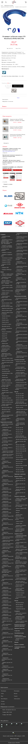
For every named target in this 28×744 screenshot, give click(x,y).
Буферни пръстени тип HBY (7, 663)
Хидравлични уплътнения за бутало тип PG (7, 476)
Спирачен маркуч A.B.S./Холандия (21, 575)
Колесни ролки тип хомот (7, 400)
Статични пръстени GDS (21, 382)
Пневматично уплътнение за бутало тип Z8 (21, 352)
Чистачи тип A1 (19, 455)
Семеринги (3, 234)
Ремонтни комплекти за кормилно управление (20, 625)
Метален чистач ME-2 (20, 444)
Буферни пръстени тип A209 (7, 622)
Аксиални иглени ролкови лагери (7, 363)
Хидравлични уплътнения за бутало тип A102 (7, 484)
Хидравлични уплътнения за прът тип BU (21, 263)
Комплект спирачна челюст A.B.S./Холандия (21, 550)
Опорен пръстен (5, 322)
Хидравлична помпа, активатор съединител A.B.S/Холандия (20, 618)
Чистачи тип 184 (19, 431)
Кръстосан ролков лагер (7, 407)
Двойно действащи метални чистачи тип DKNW (20, 424)
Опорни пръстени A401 (21, 361)
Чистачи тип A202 (20, 393)
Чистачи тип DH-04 (20, 471)
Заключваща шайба (6, 371)
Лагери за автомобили (6, 331)
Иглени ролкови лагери (7, 310)
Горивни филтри (19, 606)
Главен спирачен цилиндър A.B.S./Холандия (21, 553)
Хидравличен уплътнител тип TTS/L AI (21, 244)
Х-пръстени (17, 630)
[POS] (8, 206)
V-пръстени (18, 293)
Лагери (2, 271)
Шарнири (18, 510)
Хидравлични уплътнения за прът (7, 580)
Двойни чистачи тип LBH (21, 465)
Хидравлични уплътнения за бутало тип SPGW (7, 472)
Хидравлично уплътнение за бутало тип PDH (7, 529)
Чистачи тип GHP (19, 469)
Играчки (16, 642)
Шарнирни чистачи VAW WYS (21, 415)
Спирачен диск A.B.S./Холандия (20, 540)
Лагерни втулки (5, 320)
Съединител (17, 611)
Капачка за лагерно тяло (7, 382)
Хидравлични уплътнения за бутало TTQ (7, 559)
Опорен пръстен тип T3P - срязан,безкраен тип (21, 385)
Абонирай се (6, 143)
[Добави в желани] (25, 82)
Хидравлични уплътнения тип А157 (6, 615)
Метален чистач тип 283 (21, 451)
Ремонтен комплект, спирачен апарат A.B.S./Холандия (20, 566)
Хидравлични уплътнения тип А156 (6, 611)
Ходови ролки (5, 343)
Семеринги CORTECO (6, 260)
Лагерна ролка (5, 377)
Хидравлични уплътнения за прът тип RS (7, 654)
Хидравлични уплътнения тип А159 (6, 618)
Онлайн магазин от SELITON (14, 742)
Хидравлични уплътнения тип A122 (6, 591)
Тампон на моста (19, 521)
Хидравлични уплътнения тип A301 (6, 512)
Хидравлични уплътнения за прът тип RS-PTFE (21, 258)
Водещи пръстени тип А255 (20, 481)
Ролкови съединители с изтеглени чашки (6, 405)
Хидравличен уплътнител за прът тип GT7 (21, 267)
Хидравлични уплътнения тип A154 (6, 605)
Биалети (17, 512)
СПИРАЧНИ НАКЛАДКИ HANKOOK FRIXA (21, 536)
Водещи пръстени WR (20, 478)
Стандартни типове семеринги (5, 237)
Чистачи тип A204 (20, 395)
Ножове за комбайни (19, 644)
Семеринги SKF (5, 267)
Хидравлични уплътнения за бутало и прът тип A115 (7, 434)
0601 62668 (9, 714)
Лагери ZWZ (4, 333)
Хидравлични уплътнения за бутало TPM (7, 515)
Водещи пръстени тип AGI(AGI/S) (20, 490)
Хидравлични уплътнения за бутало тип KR (7, 467)
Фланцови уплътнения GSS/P (20, 376)
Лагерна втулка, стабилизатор (19, 515)
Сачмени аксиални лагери (7, 290)
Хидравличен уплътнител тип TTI (21, 234)
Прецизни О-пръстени (19, 628)
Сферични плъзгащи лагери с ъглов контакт (6, 380)
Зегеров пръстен (5, 369)
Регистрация (16, 690)
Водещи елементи (18, 476)
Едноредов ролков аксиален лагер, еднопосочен (5, 350)
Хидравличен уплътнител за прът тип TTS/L (21, 241)
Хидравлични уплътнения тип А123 (6, 505)
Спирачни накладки (20, 592)
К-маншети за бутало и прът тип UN (7, 438)
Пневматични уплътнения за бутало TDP (21, 345)
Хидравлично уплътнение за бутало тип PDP (7, 533)
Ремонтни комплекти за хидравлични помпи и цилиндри (20, 290)
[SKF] (8, 223)
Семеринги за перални (7, 252)
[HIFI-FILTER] (8, 214)
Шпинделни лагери (6, 409)
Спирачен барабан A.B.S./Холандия (21, 543)
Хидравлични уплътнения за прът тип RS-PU (7, 659)
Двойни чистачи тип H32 (21, 459)
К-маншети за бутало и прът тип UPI (7, 448)
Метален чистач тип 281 (21, 448)
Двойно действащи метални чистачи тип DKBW (20, 419)
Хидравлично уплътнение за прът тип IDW (21, 279)
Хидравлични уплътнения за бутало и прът (7, 425)
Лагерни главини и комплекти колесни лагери (6, 306)
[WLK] (19, 224)
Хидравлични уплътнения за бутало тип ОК (7, 519)
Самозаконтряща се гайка (7, 373)
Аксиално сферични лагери (5, 412)
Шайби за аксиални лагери (7, 360)
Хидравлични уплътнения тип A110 (6, 502)
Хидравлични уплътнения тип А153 (6, 601)
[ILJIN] (8, 196)
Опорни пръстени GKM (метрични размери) (20, 380)
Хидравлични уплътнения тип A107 (6, 430)
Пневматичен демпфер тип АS (21, 320)
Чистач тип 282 (19, 433)
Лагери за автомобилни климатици (6, 329)
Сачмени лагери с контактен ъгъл (5, 293)
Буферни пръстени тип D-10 (7, 638)
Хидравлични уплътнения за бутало (7, 458)
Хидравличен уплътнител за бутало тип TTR (7, 541)
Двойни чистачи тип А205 (21, 399)
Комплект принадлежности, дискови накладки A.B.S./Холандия (21, 557)
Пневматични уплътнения (20, 296)
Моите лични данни (14, 738)
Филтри (16, 600)
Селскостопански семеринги (5, 250)
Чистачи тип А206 (20, 397)
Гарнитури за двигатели (20, 474)
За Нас (2, 693)
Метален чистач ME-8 (20, 446)
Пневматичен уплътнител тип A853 (21, 305)
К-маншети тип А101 (7, 427)
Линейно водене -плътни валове (7, 393)
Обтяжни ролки (5, 395)
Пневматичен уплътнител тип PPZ (21, 349)
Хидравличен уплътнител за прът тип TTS (21, 247)
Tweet (18, 97)
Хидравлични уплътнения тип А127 (6, 509)
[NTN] (19, 214)
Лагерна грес (4, 375)
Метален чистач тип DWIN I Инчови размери (21, 412)
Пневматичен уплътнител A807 (21, 342)
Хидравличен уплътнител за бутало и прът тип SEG (7, 452)
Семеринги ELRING (6, 262)
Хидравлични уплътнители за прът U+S (7, 646)
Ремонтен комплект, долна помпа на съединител (21, 622)
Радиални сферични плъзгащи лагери (5, 385)
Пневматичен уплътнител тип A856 (21, 312)
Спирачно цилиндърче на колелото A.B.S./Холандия (21, 579)
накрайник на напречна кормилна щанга (20, 526)
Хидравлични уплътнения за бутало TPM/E (6, 552)
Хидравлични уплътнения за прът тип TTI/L (7, 675)
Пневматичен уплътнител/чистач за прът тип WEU (21, 324)
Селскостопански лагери (7, 285)
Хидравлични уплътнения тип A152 (6, 598)
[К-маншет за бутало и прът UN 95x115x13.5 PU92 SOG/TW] (14, 25)
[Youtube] (5, 717)
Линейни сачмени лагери (7, 358)
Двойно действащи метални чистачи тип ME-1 (21, 436)
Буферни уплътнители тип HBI (21, 283)
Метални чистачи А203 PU (21, 439)
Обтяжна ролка (5, 390)
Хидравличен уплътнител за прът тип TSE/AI (21, 237)
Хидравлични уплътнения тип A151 (6, 595)
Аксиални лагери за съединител (5, 419)
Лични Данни (17, 698)
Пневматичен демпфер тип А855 (21, 309)
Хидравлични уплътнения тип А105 (6, 495)
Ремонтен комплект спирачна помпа (19, 585)
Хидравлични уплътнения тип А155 (6, 608)
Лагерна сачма (5, 388)
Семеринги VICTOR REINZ (5, 265)
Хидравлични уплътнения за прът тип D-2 (7, 629)
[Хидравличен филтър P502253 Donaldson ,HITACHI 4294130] (5, 129)
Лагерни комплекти (6, 315)
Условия (2, 701)
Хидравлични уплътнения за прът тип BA (7, 650)
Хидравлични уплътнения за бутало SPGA (6, 566)
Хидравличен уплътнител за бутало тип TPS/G (7, 544)
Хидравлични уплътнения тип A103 (6, 488)
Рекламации (3, 690)
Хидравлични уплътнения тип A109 (6, 499)
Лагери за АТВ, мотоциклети (4, 341)
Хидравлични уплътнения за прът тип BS (7, 584)
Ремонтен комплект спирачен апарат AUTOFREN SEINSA (19, 589)
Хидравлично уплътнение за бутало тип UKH (7, 576)
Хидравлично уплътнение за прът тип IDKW (21, 274)
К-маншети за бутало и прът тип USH (7, 445)
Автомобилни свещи (19, 633)
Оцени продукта (5, 99)
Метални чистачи (19, 407)
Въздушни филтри (20, 602)
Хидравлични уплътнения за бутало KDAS (6, 462)
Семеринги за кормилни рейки (6, 255)
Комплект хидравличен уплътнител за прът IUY (21, 286)
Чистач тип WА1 (19, 461)
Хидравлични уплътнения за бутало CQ (7, 480)
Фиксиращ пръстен (6, 326)
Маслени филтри (19, 604)
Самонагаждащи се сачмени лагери (5, 297)
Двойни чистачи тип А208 (21, 405)
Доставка (3, 703)
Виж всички (5, 186)
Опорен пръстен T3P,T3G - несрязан (21, 389)
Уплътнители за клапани (7, 257)
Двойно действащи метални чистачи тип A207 (21, 402)
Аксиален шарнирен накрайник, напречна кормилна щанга (19, 530)
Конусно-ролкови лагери (7, 302)
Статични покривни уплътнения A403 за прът (20, 368)
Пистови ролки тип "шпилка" (5, 366)
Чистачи (16, 391)
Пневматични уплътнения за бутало (21, 332)
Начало (2, 5)
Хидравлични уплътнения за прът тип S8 (7, 666)
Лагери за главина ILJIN (21, 508)
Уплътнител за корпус (6, 324)
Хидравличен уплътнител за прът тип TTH (21, 251)
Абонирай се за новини (8, 184)
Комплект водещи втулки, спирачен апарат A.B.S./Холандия (21, 571)
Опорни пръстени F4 (20, 370)
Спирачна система (19, 533)
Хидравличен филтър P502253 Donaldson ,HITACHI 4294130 (16, 127)
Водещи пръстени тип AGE (20, 493)
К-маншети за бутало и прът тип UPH (7, 441)
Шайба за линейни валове (7, 402)
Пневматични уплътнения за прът (21, 299)
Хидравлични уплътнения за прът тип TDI (7, 670)
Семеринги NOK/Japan (6, 269)
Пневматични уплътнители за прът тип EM (21, 316)
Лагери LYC (4, 335)
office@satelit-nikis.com (11, 709)
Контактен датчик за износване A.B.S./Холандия (21, 582)
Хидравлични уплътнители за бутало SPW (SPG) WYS (7, 571)
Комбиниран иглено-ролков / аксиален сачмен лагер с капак (6, 355)
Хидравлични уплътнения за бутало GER (7, 556)
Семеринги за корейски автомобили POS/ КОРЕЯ (6, 246)
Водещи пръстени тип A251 (20, 484)
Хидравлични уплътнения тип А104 (6, 492)
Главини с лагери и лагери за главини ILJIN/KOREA (7, 274)
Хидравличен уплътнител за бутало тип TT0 (7, 537)
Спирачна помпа (19, 594)
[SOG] (19, 196)
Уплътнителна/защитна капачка (20, 598)
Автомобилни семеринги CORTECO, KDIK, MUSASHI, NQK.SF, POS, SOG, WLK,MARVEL (7, 241)
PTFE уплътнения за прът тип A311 (6, 625)
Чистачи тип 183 (19, 429)
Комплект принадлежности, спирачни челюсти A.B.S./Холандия (21, 562)
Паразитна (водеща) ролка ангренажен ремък (7, 416)
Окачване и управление (20, 496)
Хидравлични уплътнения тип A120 (6, 588)
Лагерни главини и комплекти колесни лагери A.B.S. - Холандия (6, 282)
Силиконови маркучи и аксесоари (20, 647)
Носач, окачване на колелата (19, 518)
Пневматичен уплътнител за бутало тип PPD (21, 357)
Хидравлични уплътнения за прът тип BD (7, 642)
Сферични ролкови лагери (7, 308)
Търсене (15, 696)
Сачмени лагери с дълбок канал (7, 288)
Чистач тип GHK (19, 467)
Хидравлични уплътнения (8, 5)
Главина (17, 502)
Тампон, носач (19, 523)
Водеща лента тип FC (20, 487)
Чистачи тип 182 (19, 427)
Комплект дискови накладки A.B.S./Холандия (21, 546)
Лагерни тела (4, 318)
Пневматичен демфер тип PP (21, 328)
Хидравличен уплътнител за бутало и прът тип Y (7, 455)
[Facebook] (2, 717)
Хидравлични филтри (20, 608)
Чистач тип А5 (19, 453)
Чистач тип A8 (19, 463)
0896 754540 (9, 712)
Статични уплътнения (20, 359)
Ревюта (4, 106)
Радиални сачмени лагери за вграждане (7, 313)
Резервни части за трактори (19, 639)
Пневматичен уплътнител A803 (21, 338)
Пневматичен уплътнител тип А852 (21, 302)
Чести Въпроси (4, 698)
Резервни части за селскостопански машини (20, 636)
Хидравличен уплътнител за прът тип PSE (21, 254)
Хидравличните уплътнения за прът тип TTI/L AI (7, 680)
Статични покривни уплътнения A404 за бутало (21, 373)
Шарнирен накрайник (6, 397)
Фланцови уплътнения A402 (20, 364)
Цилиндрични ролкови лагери (6, 300)
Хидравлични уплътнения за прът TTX (21, 270)
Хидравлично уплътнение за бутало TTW (7, 562)
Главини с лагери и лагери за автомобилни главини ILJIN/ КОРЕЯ (21, 499)
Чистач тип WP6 (19, 457)
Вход (2, 696)
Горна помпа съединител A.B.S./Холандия (20, 614)
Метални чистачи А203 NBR (20, 442)
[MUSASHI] (19, 206)
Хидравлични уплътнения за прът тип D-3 (7, 634)
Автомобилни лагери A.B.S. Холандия (6, 278)
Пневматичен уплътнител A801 (21, 335)
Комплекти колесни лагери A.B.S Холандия (21, 506)
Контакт (15, 693)
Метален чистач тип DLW (22, 409)
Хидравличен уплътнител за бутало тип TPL (7, 548)
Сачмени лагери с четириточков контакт (5, 346)
